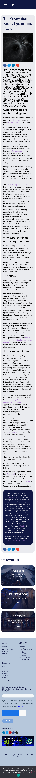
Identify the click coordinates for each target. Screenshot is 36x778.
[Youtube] (10, 732)
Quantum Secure (13, 432)
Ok (18, 775)
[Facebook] (13, 732)
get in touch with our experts (17, 540)
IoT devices (14, 120)
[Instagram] (16, 732)
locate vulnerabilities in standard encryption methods (17, 339)
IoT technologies (14, 122)
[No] (33, 772)
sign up (27, 481)
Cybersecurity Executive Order (18, 184)
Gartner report (17, 151)
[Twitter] (7, 732)
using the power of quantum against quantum (14, 401)
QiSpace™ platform (14, 497)
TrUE (22, 526)
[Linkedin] (3, 732)
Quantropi (11, 474)
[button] (32, 4)
